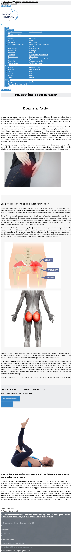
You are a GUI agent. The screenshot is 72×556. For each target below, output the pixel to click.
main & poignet (19, 517)
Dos (30, 73)
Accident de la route (15, 32)
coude (44, 517)
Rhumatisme (33, 57)
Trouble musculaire (36, 61)
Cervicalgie (33, 42)
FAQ (7, 4)
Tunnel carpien (13, 63)
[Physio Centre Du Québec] (10, 21)
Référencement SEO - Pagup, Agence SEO (15, 551)
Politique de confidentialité (17, 84)
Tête (10, 71)
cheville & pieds (6, 517)
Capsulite (11, 42)
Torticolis (11, 61)
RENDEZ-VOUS (6, 6)
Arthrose (32, 38)
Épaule (10, 67)
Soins (6, 36)
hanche (67, 515)
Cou (30, 71)
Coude (10, 73)
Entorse (11, 40)
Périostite (11, 53)
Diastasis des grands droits (38, 55)
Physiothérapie (9, 30)
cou (52, 515)
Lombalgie (12, 51)
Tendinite (11, 55)
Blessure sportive (14, 34)
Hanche (11, 69)
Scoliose (32, 53)
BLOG (3, 4)
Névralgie (32, 51)
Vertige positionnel (36, 63)
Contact (6, 86)
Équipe (10, 82)
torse (51, 517)
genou (61, 515)
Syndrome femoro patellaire (39, 59)
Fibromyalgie (12, 48)
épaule (32, 517)
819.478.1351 (7, 2)
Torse (10, 78)
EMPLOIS (14, 4)
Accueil (6, 28)
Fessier (10, 76)
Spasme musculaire (15, 59)
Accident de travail (35, 32)
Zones (6, 65)
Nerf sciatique (13, 57)
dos (48, 515)
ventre (38, 517)
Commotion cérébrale (16, 44)
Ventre (31, 78)
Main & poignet (34, 69)
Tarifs (31, 82)
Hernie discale (34, 48)
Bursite (31, 40)
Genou (31, 76)
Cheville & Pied (34, 67)
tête (27, 517)
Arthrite (11, 38)
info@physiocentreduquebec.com (26, 2)
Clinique (7, 80)
